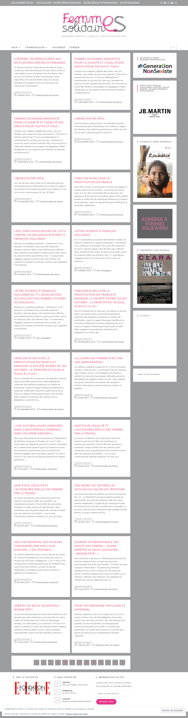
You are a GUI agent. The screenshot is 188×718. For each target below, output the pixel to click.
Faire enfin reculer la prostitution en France (93, 180)
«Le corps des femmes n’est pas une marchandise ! (98, 360)
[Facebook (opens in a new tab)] (165, 3)
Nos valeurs (43, 2)
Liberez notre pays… (90, 118)
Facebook (145, 315)
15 (101, 662)
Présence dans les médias (108, 645)
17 (115, 662)
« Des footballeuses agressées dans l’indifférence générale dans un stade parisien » (38, 429)
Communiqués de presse (46, 95)
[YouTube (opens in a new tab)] (172, 3)
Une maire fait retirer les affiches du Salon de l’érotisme (99, 487)
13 (86, 662)
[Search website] (174, 47)
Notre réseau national (67, 2)
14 (93, 662)
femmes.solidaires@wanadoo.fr (77, 701)
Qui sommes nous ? (22, 2)
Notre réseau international (101, 2)
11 (72, 662)
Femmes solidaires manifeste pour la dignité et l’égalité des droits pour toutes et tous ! (99, 62)
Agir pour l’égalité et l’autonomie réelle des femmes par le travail (98, 429)
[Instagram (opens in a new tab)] (168, 3)
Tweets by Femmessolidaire (148, 374)
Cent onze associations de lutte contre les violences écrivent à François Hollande (40, 235)
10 (65, 662)
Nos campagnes (104, 270)
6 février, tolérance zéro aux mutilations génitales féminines (40, 60)
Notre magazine (130, 2)
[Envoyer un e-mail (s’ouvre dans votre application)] (175, 3)
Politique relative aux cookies (77, 714)
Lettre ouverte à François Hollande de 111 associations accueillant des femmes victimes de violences (40, 296)
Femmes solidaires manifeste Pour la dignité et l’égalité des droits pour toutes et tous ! (39, 122)
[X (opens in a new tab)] (161, 3)
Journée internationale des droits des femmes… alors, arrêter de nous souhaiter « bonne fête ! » (96, 547)
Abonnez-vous (106, 702)
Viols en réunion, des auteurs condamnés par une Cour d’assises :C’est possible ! (38, 546)
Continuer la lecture (23, 92)
